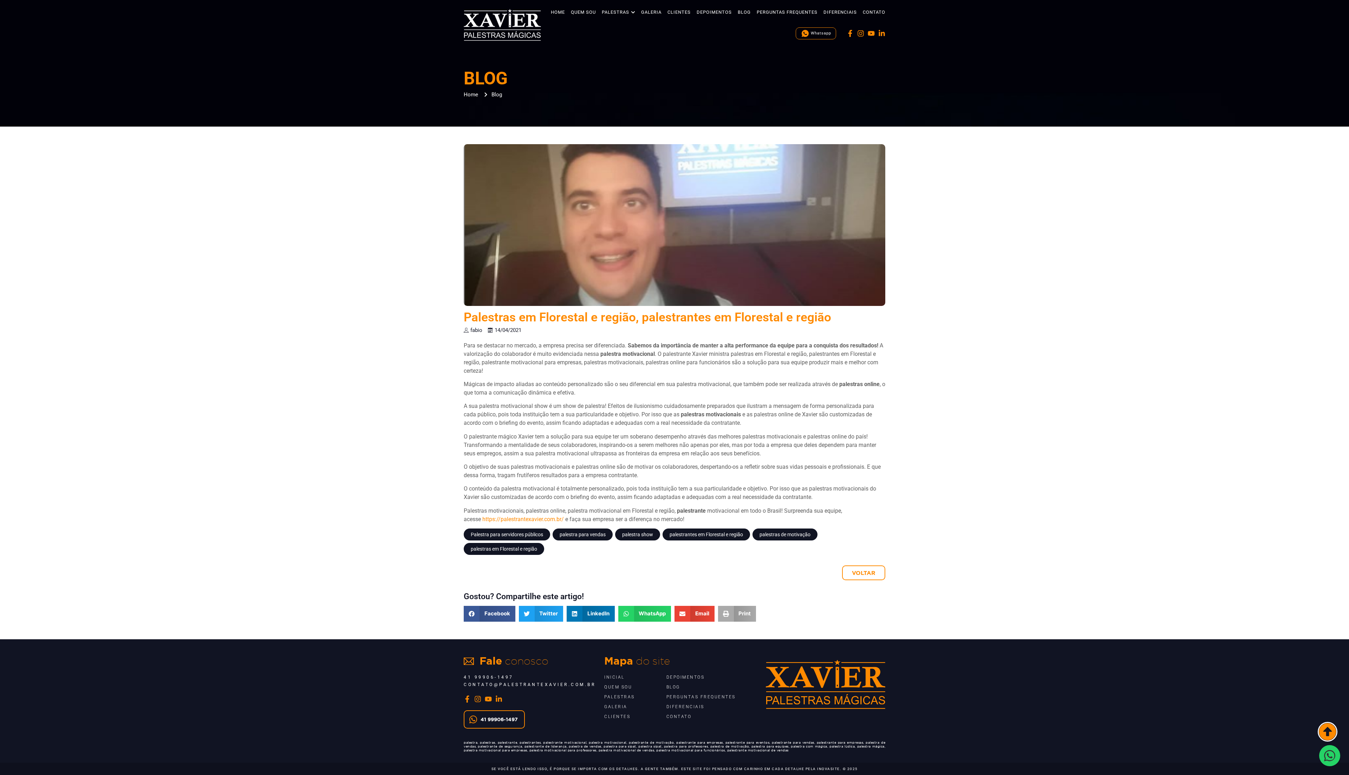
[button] (489, 614)
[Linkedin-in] (881, 33)
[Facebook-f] (850, 33)
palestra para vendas (583, 534)
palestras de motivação (785, 534)
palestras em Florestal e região (504, 549)
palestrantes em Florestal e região (706, 534)
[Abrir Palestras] (633, 12)
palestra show (637, 534)
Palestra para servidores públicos (507, 534)
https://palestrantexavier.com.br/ (523, 519)
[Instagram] (860, 33)
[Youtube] (871, 33)
